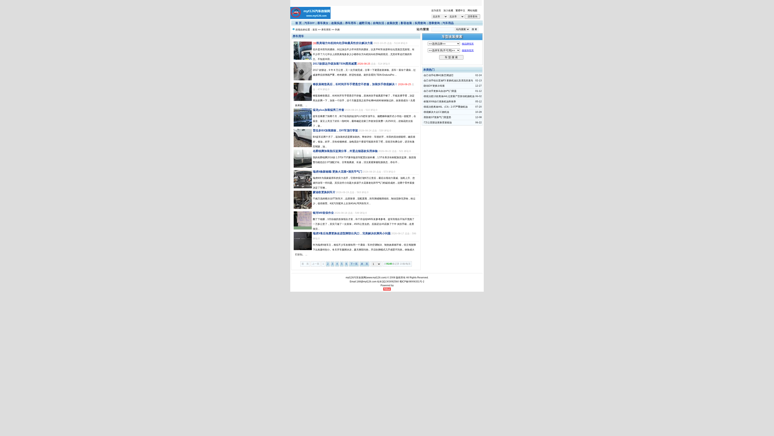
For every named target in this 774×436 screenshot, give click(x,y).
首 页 (298, 23)
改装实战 (336, 23)
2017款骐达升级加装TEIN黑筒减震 (335, 63)
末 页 (364, 263)
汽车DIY (309, 23)
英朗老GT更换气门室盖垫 (437, 117)
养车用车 (350, 23)
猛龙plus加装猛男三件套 (328, 109)
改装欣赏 (392, 23)
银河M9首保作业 (323, 212)
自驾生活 (378, 23)
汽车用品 (448, 23)
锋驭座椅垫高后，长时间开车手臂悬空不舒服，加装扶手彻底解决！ (355, 84)
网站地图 (472, 10)
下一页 (354, 263)
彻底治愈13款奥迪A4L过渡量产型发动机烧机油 (449, 96)
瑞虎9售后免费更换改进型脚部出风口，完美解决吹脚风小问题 (352, 233)
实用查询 (420, 23)
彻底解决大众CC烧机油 (436, 112)
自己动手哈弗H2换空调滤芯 (439, 75)
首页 (314, 29)
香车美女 (323, 23)
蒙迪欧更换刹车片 (324, 192)
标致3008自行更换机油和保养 (440, 101)
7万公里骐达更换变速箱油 (438, 122)
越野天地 (364, 23)
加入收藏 (448, 10)
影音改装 (406, 23)
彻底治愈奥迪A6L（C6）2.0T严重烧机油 (446, 106)
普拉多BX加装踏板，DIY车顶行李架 (335, 130)
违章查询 (434, 23)
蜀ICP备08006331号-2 (411, 281)
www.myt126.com (376, 277)
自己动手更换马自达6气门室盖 (440, 91)
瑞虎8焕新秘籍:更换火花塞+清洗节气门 (337, 171)
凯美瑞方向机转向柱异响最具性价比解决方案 (344, 43)
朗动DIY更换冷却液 (434, 85)
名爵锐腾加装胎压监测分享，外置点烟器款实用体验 (345, 151)
